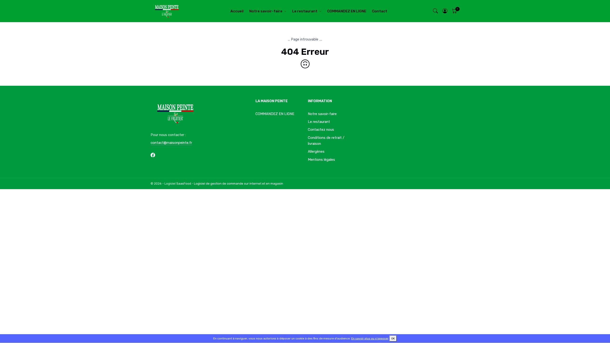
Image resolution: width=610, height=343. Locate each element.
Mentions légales (321, 159)
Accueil (237, 11)
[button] (445, 11)
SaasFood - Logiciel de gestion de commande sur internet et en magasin (229, 183)
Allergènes (316, 151)
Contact (379, 11)
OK (393, 338)
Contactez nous (321, 129)
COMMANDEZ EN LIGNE (346, 11)
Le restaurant (304, 11)
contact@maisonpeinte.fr (171, 143)
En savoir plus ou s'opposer (370, 338)
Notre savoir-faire (265, 11)
